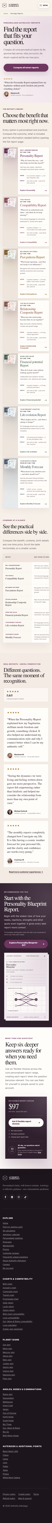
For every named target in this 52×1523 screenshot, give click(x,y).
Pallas (5, 1466)
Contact (6, 1264)
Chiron (6, 1455)
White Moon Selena (11, 1477)
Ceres (5, 1459)
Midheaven (8, 1402)
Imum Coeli (8, 1405)
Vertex (6, 1409)
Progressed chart (10, 1299)
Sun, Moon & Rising (11, 1428)
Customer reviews (11, 1253)
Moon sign (7, 1348)
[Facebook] (5, 1197)
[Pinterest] (12, 1197)
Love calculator (10, 1325)
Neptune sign (9, 1375)
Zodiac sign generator (13, 1329)
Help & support (25, 1498)
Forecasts (7, 1242)
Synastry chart (9, 1288)
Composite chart (10, 1291)
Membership (8, 1246)
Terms (36, 1494)
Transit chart (8, 1295)
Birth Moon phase (11, 1435)
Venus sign (7, 1356)
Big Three (7, 1424)
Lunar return (8, 1306)
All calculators (9, 1230)
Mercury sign (9, 1352)
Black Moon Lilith (10, 1451)
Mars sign (7, 1360)
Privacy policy (9, 1494)
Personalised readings (13, 1238)
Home (6, 13)
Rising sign (7, 1394)
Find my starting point (13, 1227)
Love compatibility (11, 1318)
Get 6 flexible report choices (26, 1122)
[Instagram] (18, 1197)
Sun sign (7, 1345)
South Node (8, 1420)
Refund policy (9, 1498)
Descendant (8, 1398)
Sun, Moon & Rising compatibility (17, 1321)
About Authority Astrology (14, 1260)
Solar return (8, 1303)
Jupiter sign (8, 1363)
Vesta (5, 1470)
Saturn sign (8, 1367)
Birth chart (7, 1284)
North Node (8, 1417)
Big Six (6, 1432)
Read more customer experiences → (26, 872)
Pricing (6, 1249)
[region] (26, 598)
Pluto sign (7, 1378)
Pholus (6, 1474)
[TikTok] (25, 1197)
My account (8, 1268)
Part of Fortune (9, 1413)
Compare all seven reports (26, 67)
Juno (5, 1462)
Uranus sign (8, 1371)
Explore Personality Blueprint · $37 (26, 943)
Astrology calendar (11, 1234)
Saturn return (9, 1310)
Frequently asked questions (15, 1257)
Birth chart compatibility (13, 1314)
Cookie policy (24, 1494)
